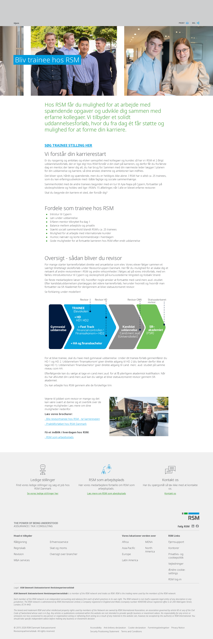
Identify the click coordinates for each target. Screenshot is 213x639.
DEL (193, 23)
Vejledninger (175, 563)
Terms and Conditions (131, 631)
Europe (126, 554)
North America (150, 549)
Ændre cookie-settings (176, 571)
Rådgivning (20, 542)
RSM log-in (174, 579)
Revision (19, 554)
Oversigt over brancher (63, 554)
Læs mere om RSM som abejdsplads (106, 493)
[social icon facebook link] (197, 526)
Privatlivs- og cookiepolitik (175, 555)
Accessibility (96, 627)
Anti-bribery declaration (115, 627)
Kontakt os (170, 493)
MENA (149, 542)
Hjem (16, 23)
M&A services (22, 560)
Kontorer (173, 548)
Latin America (130, 560)
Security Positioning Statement (104, 631)
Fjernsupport (176, 542)
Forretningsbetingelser (158, 627)
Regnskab (20, 548)
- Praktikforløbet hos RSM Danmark (66, 424)
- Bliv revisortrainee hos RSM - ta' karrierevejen (72, 419)
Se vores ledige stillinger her (42, 493)
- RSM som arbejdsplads (59, 437)
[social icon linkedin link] (193, 526)
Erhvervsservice (59, 542)
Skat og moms (58, 548)
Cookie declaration (137, 627)
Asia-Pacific (128, 548)
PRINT (182, 23)
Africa (125, 542)
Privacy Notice (178, 627)
